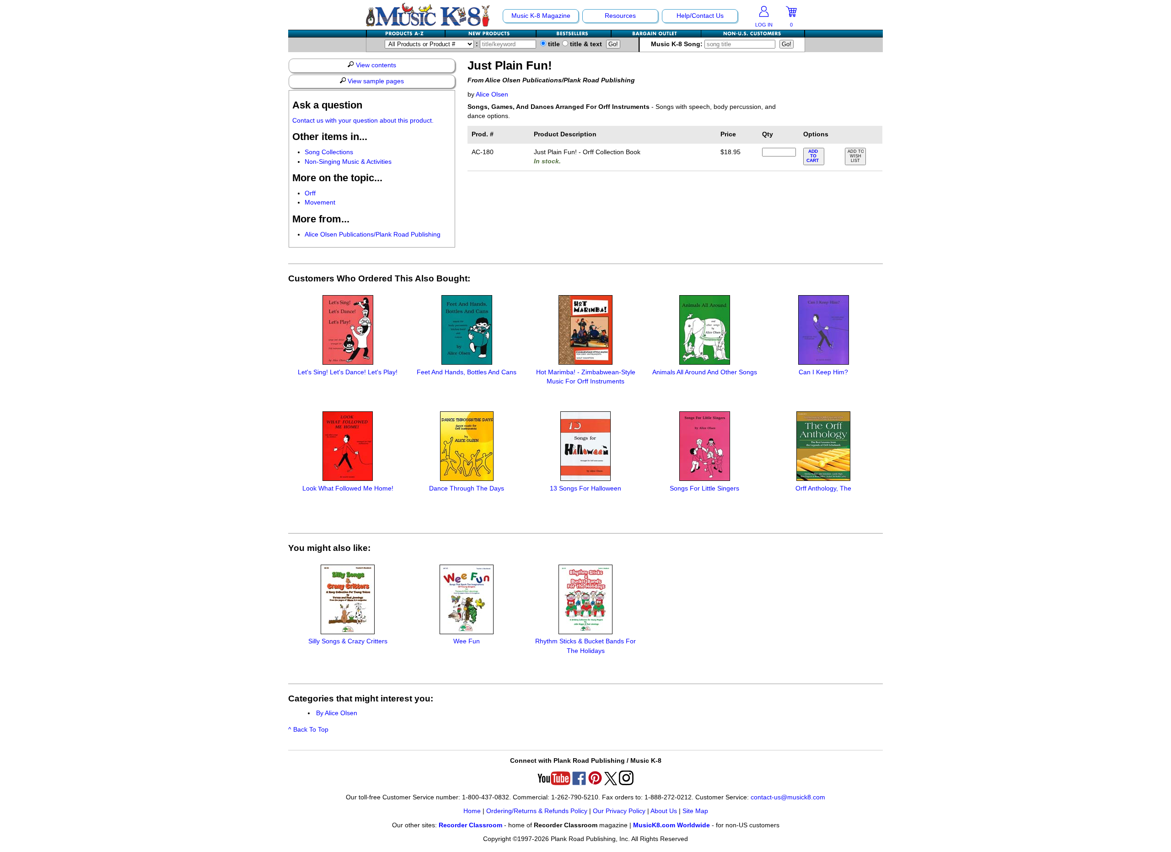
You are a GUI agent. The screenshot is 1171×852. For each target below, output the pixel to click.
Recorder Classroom (470, 825)
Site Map (695, 811)
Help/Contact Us (700, 15)
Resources (620, 15)
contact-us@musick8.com (788, 797)
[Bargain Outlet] (656, 34)
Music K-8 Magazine (540, 15)
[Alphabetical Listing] (406, 34)
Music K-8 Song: (677, 44)
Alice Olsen (492, 94)
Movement (320, 202)
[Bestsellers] (574, 34)
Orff (310, 193)
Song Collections (329, 152)
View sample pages (375, 81)
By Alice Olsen (336, 713)
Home (472, 811)
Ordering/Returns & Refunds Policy (536, 811)
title (553, 44)
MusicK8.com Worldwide (671, 825)
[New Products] (491, 34)
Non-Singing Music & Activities (348, 161)
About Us (663, 811)
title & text (585, 44)
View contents (375, 65)
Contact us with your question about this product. (363, 120)
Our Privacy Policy (619, 811)
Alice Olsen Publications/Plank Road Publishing (372, 234)
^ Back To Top (308, 729)
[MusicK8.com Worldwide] (752, 34)
